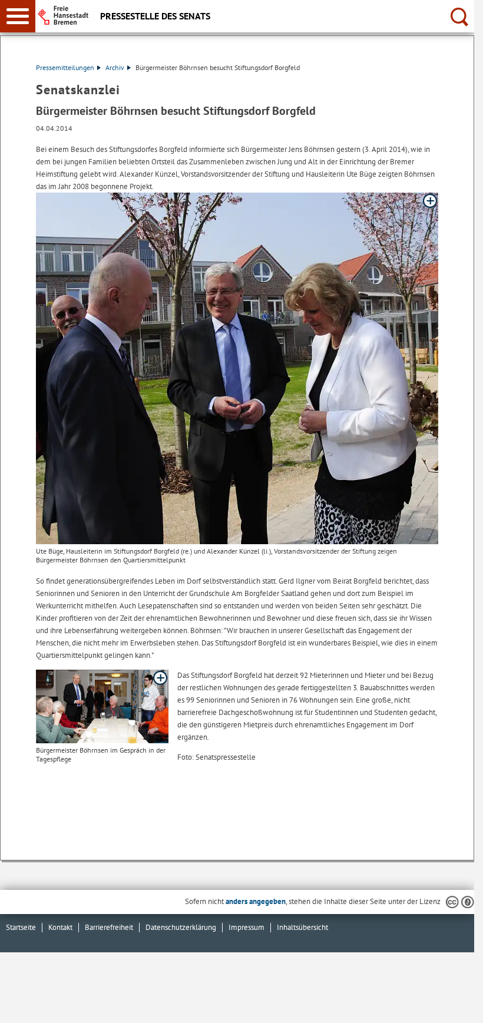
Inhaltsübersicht (302, 927)
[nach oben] (456, 1005)
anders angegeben (256, 901)
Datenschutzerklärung (180, 927)
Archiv (114, 67)
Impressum (246, 927)
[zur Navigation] (17, 16)
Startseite (21, 927)
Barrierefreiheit (109, 927)
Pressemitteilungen (65, 67)
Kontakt (60, 927)
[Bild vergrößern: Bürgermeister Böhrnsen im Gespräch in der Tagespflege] (102, 706)
